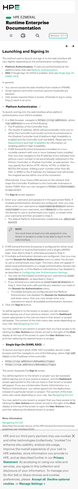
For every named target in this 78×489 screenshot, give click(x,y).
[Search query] (37, 35)
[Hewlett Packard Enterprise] (11, 7)
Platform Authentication (44, 69)
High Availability (37, 142)
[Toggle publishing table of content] (11, 35)
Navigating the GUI (28, 323)
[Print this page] (23, 35)
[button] (73, 435)
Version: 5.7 (57, 35)
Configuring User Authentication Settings (44, 272)
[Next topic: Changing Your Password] (73, 46)
